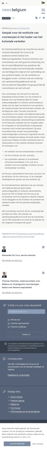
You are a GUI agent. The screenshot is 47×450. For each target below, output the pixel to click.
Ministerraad (15, 320)
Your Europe (15, 408)
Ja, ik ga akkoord (17, 444)
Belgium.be (15, 404)
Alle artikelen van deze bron (12, 260)
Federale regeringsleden (20, 323)
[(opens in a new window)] (39, 17)
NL (3, 3)
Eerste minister (17, 397)
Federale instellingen (18, 327)
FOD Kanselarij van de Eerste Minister (25, 411)
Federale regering (17, 401)
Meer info (26, 437)
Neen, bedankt (37, 444)
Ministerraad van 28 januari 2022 (19, 28)
